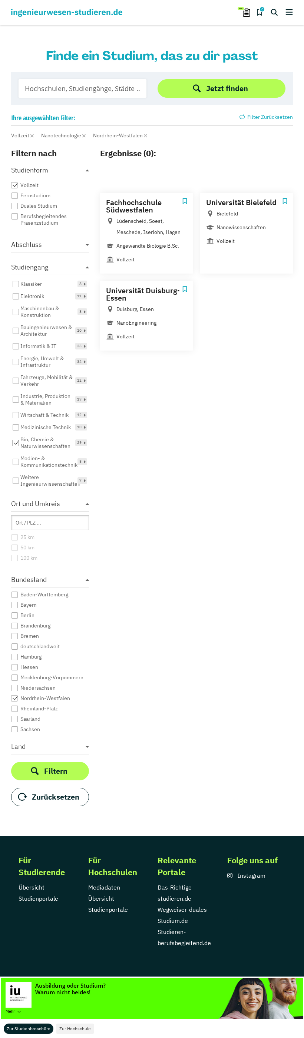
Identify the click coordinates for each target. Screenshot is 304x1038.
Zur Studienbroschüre (28, 1028)
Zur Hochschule (75, 1028)
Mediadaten (104, 887)
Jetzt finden (227, 88)
